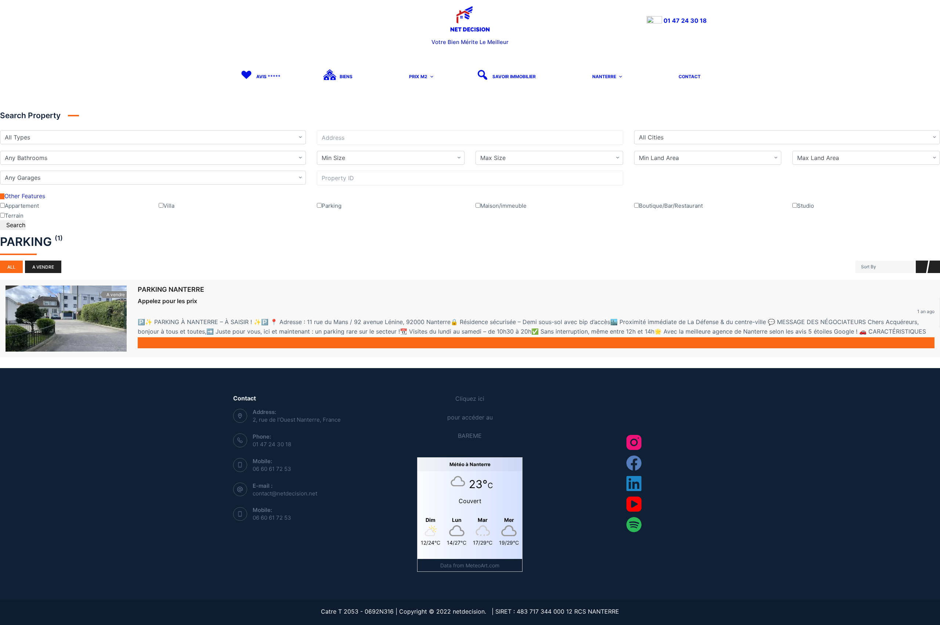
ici (481, 398)
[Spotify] (633, 524)
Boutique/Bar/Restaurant (671, 205)
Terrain (14, 215)
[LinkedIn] (633, 483)
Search (14, 225)
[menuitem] (260, 77)
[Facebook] (633, 462)
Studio (805, 205)
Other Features (24, 196)
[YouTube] (633, 504)
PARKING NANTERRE (171, 289)
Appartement (22, 205)
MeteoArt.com (482, 565)
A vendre (43, 267)
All (11, 267)
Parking (331, 205)
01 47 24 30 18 (684, 20)
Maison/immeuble (503, 205)
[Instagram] (633, 442)
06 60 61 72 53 (272, 468)
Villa (168, 205)
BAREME (470, 435)
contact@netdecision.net (285, 493)
